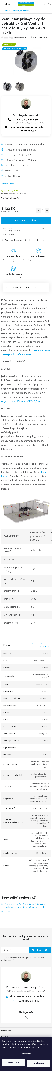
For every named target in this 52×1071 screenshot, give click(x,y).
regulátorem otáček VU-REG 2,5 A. (21, 401)
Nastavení (26, 1053)
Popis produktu (12, 287)
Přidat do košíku (26, 220)
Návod (8, 911)
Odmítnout (13, 1062)
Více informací (8, 183)
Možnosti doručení (13, 198)
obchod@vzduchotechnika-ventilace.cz (28, 996)
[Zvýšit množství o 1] (47, 210)
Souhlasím (38, 1063)
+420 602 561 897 (28, 119)
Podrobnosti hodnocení (38, 37)
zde (37, 1047)
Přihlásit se (39, 950)
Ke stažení (29, 287)
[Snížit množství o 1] (38, 210)
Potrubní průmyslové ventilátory (40, 645)
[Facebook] (26, 1017)
